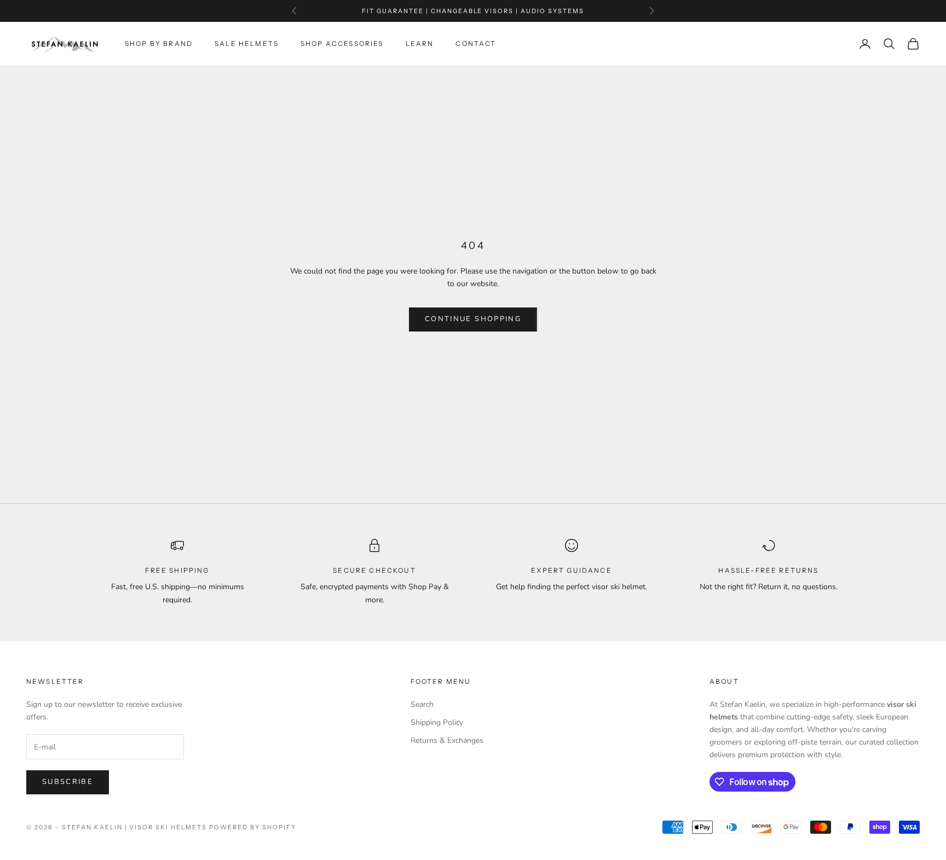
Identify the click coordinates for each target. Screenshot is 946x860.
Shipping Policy (437, 722)
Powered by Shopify (252, 827)
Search (422, 704)
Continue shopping (473, 319)
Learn (420, 43)
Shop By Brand (159, 43)
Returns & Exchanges (447, 740)
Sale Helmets (247, 43)
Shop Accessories (342, 43)
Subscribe (67, 782)
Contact (475, 43)
